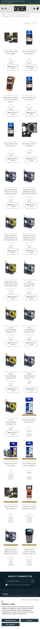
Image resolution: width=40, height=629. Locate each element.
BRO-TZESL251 (10, 153)
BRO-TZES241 (29, 61)
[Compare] (10, 47)
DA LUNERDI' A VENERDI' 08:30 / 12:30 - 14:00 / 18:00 (13, 1)
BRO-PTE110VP (10, 107)
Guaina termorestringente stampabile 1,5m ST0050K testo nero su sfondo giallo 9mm (10, 378)
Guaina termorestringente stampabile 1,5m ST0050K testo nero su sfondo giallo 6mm (10, 332)
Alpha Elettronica (11, 197)
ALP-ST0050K (29, 559)
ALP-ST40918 (11, 245)
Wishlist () (11, 3)
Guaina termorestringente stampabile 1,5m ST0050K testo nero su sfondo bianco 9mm (29, 332)
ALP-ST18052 (11, 337)
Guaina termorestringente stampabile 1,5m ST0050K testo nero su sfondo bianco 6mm (29, 286)
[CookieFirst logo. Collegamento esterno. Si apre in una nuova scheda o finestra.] (2, 602)
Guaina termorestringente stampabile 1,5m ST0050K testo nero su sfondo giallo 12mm (10, 424)
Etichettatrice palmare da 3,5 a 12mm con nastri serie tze (10, 100)
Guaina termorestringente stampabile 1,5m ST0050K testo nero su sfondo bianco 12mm (29, 378)
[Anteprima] (13, 47)
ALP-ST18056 (11, 427)
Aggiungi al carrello (13, 67)
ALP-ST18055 (29, 381)
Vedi (29, 435)
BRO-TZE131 (29, 470)
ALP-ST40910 (11, 199)
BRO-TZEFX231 (29, 107)
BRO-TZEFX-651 (11, 473)
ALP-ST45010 (29, 245)
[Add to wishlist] (8, 47)
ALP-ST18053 (29, 337)
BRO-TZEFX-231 (11, 516)
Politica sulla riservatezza (29, 600)
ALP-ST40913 (29, 199)
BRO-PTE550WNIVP (29, 516)
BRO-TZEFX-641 (11, 61)
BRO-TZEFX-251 (29, 429)
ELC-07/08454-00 (29, 150)
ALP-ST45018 (11, 291)
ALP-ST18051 (29, 291)
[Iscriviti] (32, 581)
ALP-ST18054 (11, 383)
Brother (11, 58)
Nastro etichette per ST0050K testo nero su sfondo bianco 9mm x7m (29, 192)
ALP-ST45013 (11, 559)
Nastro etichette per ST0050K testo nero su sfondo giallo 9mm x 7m (11, 238)
